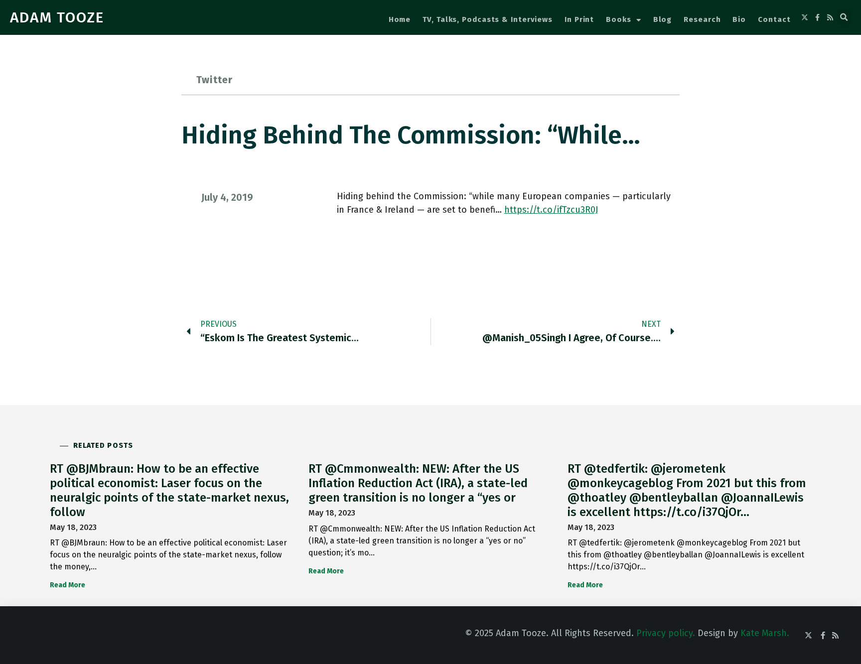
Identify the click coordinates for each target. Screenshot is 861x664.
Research (702, 19)
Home (400, 19)
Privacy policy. (665, 633)
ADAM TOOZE (57, 17)
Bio (739, 19)
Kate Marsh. (764, 633)
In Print (579, 19)
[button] (844, 17)
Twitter (214, 80)
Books (618, 19)
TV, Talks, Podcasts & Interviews (488, 19)
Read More (67, 585)
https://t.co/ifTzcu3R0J (551, 209)
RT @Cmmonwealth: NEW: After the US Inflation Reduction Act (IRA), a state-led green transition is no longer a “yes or (418, 483)
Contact (774, 19)
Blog (662, 19)
